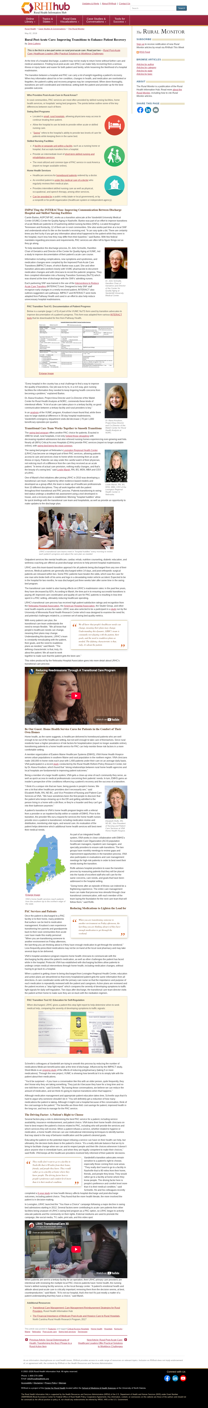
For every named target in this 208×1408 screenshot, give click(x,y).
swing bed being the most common (54, 446)
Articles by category (146, 67)
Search (181, 8)
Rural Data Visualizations (69, 20)
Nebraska (36, 1331)
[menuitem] (30, 20)
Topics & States (47, 20)
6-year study (44, 1193)
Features (52, 1329)
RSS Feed (144, 52)
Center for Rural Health (55, 1388)
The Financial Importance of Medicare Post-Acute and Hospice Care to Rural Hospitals (76, 1316)
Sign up (140, 44)
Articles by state (144, 71)
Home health (96, 1329)
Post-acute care (50, 1331)
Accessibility (26, 1383)
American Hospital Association (79, 606)
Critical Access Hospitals (78, 1329)
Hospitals (108, 1329)
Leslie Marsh (63, 469)
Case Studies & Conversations (96, 20)
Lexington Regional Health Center (80, 450)
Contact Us (124, 3)
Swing (37, 133)
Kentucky (118, 1329)
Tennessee (82, 1331)
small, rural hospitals (54, 116)
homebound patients (66, 175)
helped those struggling (77, 436)
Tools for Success (119, 20)
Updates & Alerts (90, 3)
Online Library (29, 20)
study (113, 609)
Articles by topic (144, 74)
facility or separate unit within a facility (53, 146)
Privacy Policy (51, 1383)
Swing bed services (67, 1331)
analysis (34, 412)
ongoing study (49, 1070)
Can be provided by (42, 196)
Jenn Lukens (34, 43)
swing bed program (39, 432)
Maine (27, 1331)
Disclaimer (38, 1383)
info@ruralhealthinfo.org (38, 1379)
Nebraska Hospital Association (43, 606)
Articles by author (145, 64)
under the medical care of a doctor (71, 180)
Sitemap (62, 1383)
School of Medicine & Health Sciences (99, 1388)
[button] (140, 110)
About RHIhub (109, 3)
